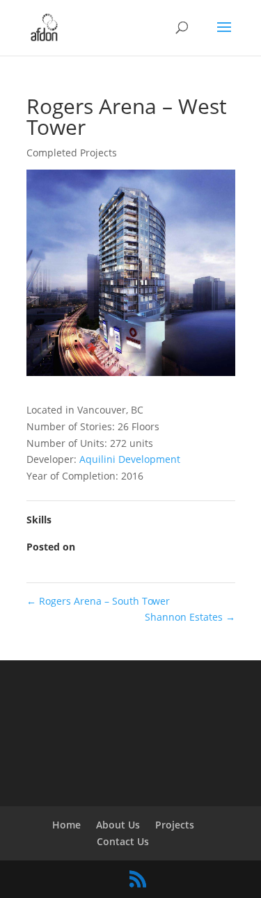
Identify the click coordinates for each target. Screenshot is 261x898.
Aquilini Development (128, 459)
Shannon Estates (190, 616)
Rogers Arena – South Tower (98, 600)
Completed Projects (71, 152)
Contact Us (123, 841)
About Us (118, 824)
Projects (174, 824)
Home (66, 824)
